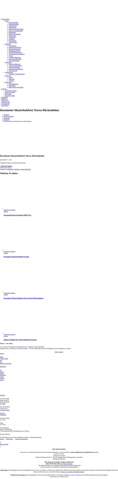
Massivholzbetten (26, 169)
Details (6, 211)
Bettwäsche (8, 82)
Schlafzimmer (9, 72)
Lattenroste (8, 62)
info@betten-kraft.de (66, 463)
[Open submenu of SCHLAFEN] (10, 19)
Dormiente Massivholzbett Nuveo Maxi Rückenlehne (23, 298)
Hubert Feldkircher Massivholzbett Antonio (20, 340)
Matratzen (8, 44)
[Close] (0, 446)
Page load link (4, 444)
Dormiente (17, 169)
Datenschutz (9, 439)
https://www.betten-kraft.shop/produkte (72, 472)
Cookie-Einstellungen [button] (21, 439)
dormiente (10, 169)
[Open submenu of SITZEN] (7, 89)
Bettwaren (8, 75)
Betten (7, 21)
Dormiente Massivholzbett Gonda (16, 257)
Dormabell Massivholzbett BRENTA (17, 215)
